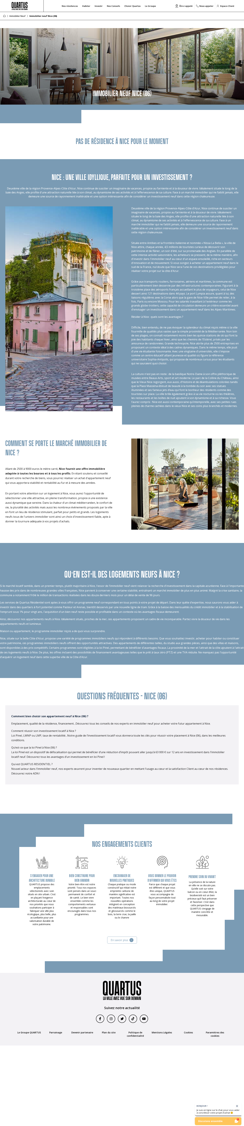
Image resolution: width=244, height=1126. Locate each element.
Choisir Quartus (132, 5)
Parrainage (55, 1032)
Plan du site (109, 1032)
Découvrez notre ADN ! (25, 773)
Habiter (86, 5)
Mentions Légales (162, 1032)
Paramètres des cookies (215, 1034)
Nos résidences (70, 5)
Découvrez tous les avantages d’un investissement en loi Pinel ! (66, 757)
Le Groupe (150, 5)
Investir (99, 5)
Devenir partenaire (82, 1032)
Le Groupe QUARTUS (29, 1032)
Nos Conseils (113, 5)
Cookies (188, 1032)
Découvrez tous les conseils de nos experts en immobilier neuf (114, 723)
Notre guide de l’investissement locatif (91, 735)
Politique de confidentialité (135, 1034)
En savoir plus (119, 940)
